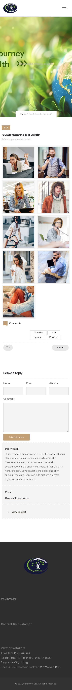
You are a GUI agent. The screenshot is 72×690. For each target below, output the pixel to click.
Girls (53, 332)
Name (6, 383)
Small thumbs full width (21, 135)
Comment (8, 398)
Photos (53, 337)
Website (53, 383)
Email (29, 383)
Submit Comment (16, 437)
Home (23, 114)
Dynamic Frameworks (17, 497)
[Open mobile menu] (65, 8)
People (38, 337)
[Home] (10, 12)
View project (19, 511)
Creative (38, 332)
